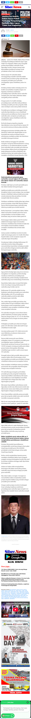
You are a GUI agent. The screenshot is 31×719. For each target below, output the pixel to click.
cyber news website (24, 592)
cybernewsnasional (6, 594)
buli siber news (17, 590)
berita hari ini (20, 589)
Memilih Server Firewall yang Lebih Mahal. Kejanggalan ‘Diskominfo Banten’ (13, 574)
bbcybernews (13, 589)
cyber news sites (5, 592)
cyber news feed (14, 591)
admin (12, 30)
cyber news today (14, 592)
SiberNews (6, 598)
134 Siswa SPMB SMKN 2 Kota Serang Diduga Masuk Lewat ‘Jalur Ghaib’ (14, 570)
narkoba (7, 597)
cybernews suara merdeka (22, 593)
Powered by (4, 702)
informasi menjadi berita (14, 596)
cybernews (13, 593)
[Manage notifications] (3, 715)
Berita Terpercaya (9, 590)
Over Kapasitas (12, 597)
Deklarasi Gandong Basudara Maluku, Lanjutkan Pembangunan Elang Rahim (15, 584)
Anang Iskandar (4, 536)
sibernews (12, 598)
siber (2, 598)
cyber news (7, 591)
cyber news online (23, 591)
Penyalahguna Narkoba (22, 597)
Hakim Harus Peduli (15, 594)
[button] (28, 702)
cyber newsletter (5, 593)
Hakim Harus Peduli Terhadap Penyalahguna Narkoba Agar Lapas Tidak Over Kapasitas (14, 595)
